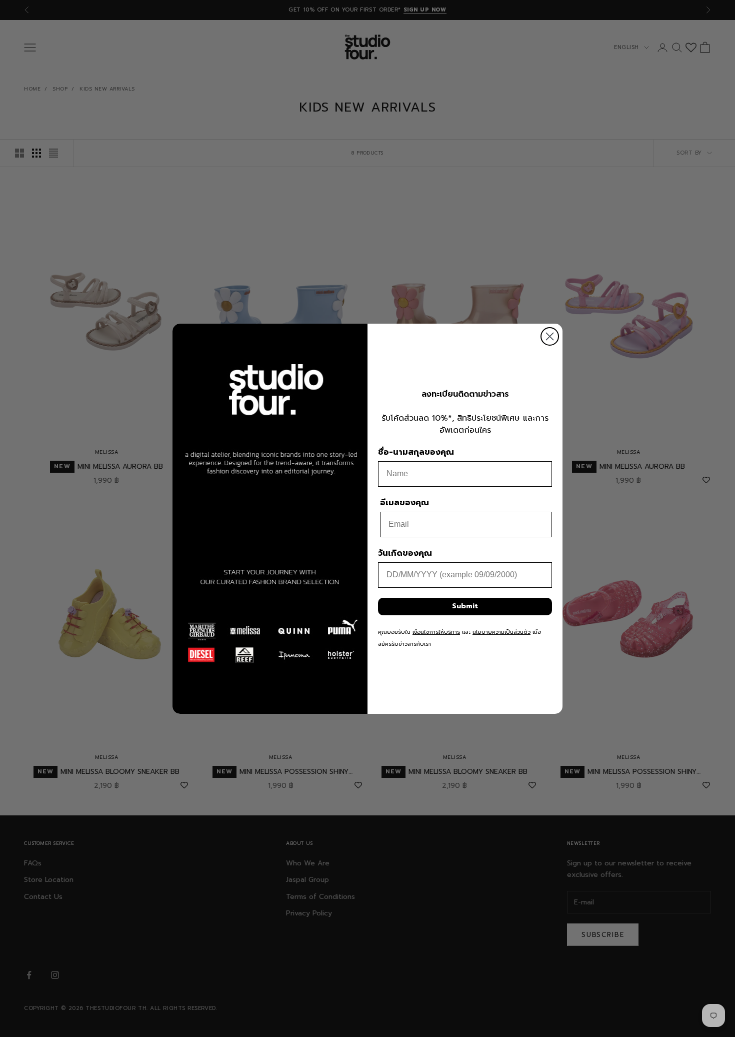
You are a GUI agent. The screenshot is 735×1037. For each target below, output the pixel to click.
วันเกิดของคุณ (405, 553)
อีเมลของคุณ (404, 503)
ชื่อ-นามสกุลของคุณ (416, 452)
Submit (465, 606)
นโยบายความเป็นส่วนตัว (501, 632)
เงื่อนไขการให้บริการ (436, 632)
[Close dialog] (549, 336)
